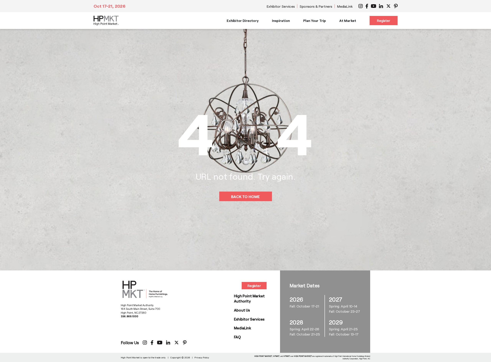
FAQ (237, 337)
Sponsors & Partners (316, 6)
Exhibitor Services (281, 6)
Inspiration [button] (281, 20)
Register (383, 20)
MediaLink (345, 6)
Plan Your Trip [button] (314, 20)
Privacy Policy (201, 357)
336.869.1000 (129, 316)
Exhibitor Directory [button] (242, 20)
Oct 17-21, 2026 (109, 5)
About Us (242, 310)
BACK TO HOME (245, 196)
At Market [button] (347, 20)
